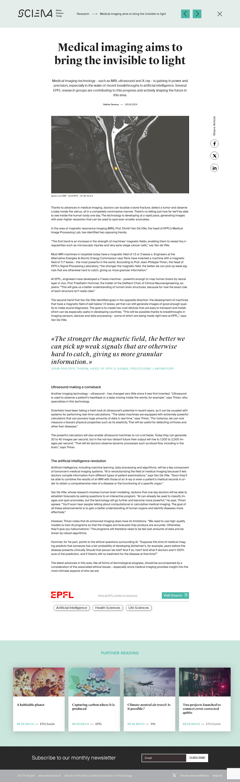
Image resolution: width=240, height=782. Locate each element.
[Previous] (185, 14)
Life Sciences (138, 608)
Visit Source (173, 595)
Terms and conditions (194, 775)
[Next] (197, 14)
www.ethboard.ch (49, 775)
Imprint (217, 775)
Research (83, 14)
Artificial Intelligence (71, 608)
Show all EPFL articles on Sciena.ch (117, 595)
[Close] (219, 13)
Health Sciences (107, 608)
